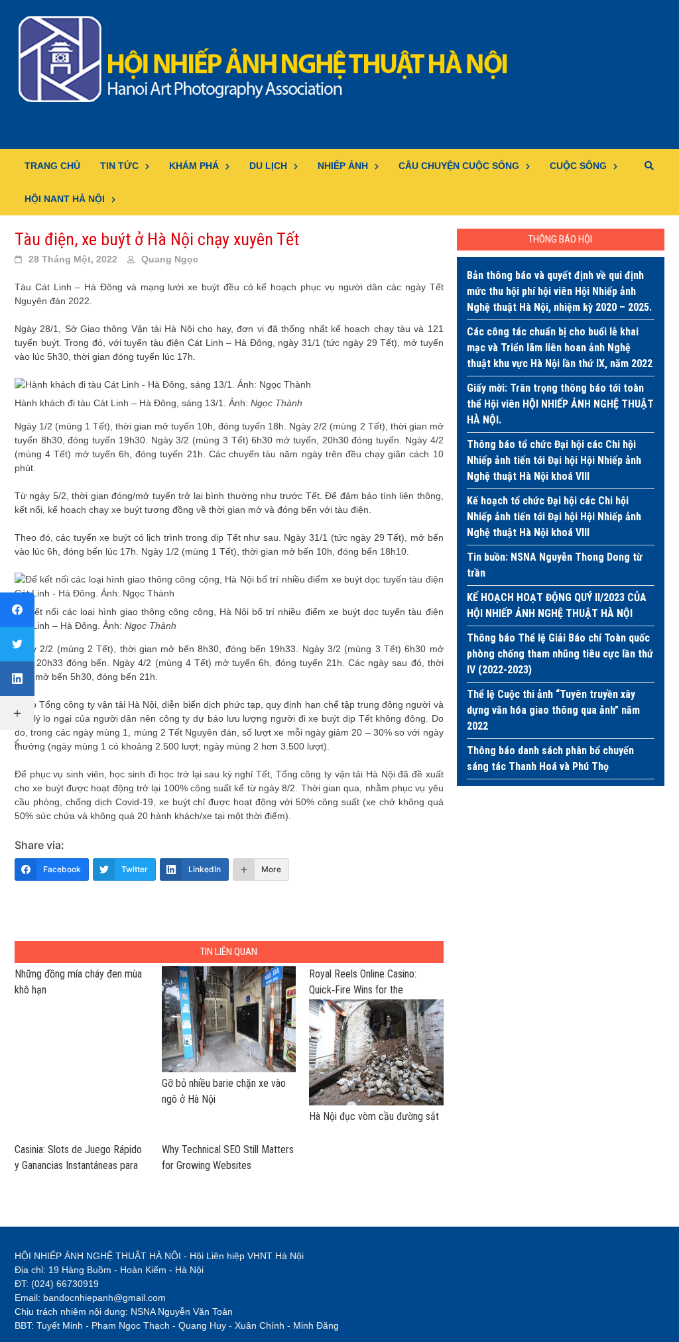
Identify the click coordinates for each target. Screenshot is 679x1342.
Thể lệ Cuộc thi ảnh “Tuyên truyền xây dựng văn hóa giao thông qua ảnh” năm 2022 (553, 710)
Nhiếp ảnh (343, 165)
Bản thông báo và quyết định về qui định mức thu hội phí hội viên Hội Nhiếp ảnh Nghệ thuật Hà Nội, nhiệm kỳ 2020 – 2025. (559, 291)
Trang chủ (52, 165)
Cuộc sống (578, 165)
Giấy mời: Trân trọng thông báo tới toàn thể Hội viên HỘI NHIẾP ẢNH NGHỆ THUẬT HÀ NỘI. (560, 404)
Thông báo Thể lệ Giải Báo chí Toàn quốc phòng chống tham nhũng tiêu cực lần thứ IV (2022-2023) (560, 654)
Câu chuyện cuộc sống (459, 165)
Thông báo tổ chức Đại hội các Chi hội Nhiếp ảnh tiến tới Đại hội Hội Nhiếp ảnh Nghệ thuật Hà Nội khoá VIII (554, 460)
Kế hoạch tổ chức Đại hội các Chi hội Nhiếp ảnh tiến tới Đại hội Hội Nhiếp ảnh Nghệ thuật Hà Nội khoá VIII (554, 516)
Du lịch (268, 165)
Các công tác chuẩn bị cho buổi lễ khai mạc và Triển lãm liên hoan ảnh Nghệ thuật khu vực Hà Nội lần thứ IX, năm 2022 (559, 347)
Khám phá (194, 165)
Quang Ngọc (169, 259)
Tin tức (119, 165)
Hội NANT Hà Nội (65, 199)
